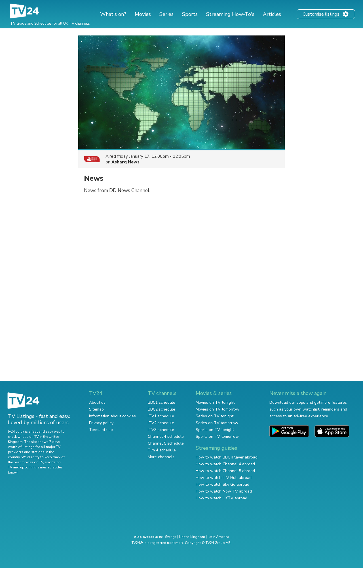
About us (97, 402)
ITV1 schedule (161, 416)
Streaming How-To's (230, 14)
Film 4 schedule (162, 450)
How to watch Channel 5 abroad (225, 471)
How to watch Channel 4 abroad (225, 464)
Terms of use (101, 429)
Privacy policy (101, 423)
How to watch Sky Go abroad (222, 484)
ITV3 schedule (161, 429)
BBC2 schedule (161, 409)
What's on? (113, 14)
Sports (190, 14)
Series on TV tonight (214, 416)
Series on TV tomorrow (217, 423)
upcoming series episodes (41, 467)
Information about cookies (112, 416)
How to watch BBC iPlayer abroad (227, 457)
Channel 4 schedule (166, 436)
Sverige (170, 537)
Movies (143, 14)
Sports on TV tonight (215, 429)
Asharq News (125, 162)
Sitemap (96, 409)
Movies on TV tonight (215, 402)
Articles (272, 14)
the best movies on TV (25, 462)
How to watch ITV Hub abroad (224, 477)
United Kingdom (192, 537)
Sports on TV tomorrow (217, 436)
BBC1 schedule (161, 402)
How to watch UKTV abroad (221, 498)
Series (166, 14)
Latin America (218, 537)
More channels (161, 457)
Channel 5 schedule (166, 443)
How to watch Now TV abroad (224, 491)
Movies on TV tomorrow (217, 409)
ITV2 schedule (161, 423)
